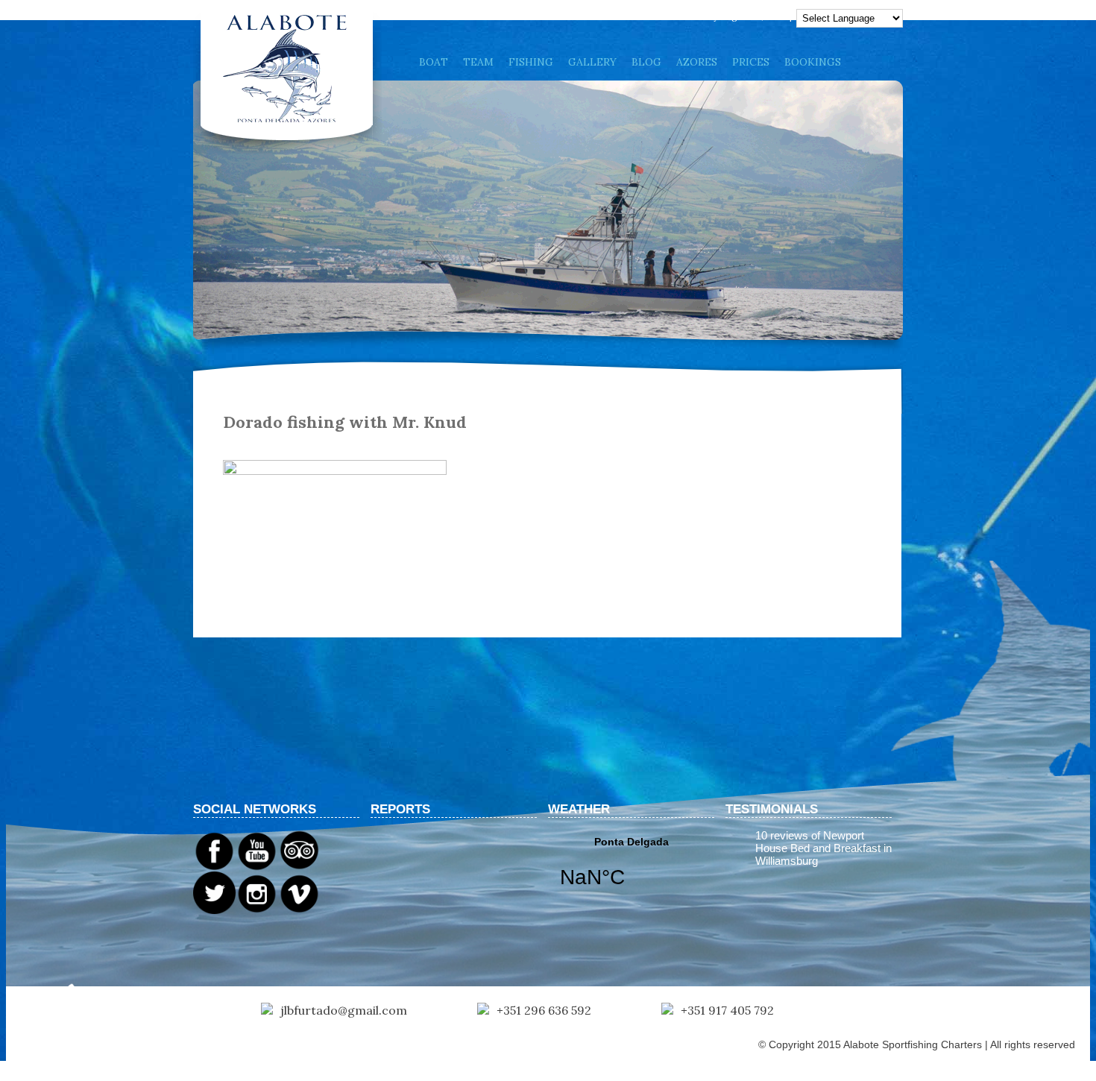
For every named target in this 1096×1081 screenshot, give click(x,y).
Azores (696, 62)
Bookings (812, 62)
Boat (433, 62)
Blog (646, 62)
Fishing (530, 62)
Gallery (592, 62)
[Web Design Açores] (59, 1049)
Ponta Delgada (631, 871)
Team (478, 62)
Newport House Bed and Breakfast (818, 841)
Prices (750, 62)
